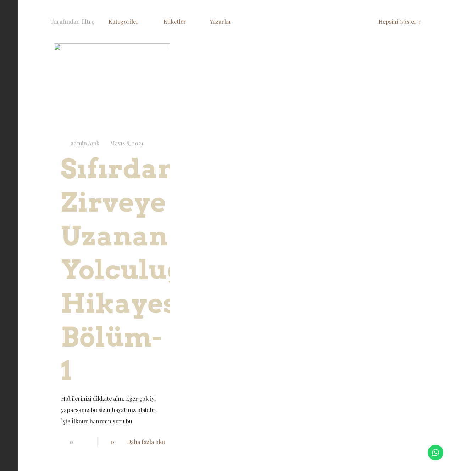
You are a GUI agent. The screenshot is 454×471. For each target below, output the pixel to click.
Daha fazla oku (146, 441)
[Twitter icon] (9, 433)
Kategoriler (124, 21)
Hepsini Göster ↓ (399, 21)
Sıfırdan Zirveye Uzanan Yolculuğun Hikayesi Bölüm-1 (141, 270)
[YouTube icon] (9, 446)
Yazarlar (221, 21)
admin (79, 143)
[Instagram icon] (9, 460)
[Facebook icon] (9, 420)
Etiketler (176, 21)
